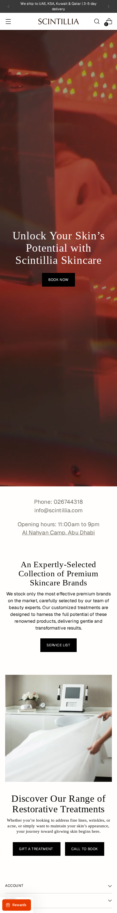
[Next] (108, 6)
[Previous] (8, 6)
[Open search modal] (97, 21)
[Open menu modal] (8, 21)
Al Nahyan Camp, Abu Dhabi (58, 532)
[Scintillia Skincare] (58, 21)
